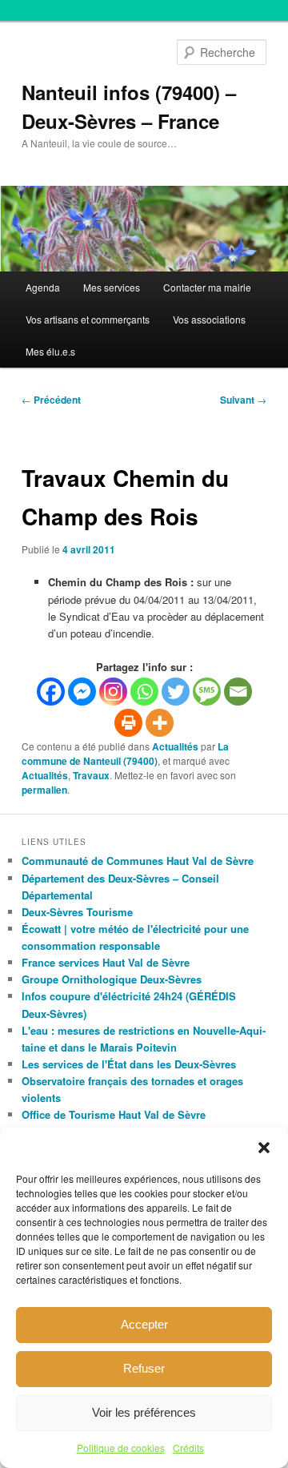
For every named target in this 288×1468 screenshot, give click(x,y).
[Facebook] (51, 692)
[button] (264, 1148)
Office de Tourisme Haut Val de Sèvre (114, 1114)
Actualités (175, 746)
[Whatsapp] (144, 692)
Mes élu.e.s (50, 351)
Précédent (51, 399)
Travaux (91, 775)
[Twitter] (176, 692)
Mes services (111, 287)
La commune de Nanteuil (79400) (125, 753)
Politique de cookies (121, 1447)
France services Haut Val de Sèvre (106, 962)
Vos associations (209, 319)
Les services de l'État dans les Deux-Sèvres (129, 1064)
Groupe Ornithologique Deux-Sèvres (112, 979)
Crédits (188, 1447)
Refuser (144, 1368)
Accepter (144, 1324)
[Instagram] (113, 692)
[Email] (238, 692)
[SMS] (207, 692)
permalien (44, 789)
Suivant (243, 399)
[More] (160, 723)
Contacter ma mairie (207, 287)
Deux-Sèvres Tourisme (77, 911)
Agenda (43, 287)
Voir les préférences (144, 1412)
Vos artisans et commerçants (88, 319)
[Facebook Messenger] (82, 692)
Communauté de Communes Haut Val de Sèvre (138, 860)
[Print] (128, 723)
